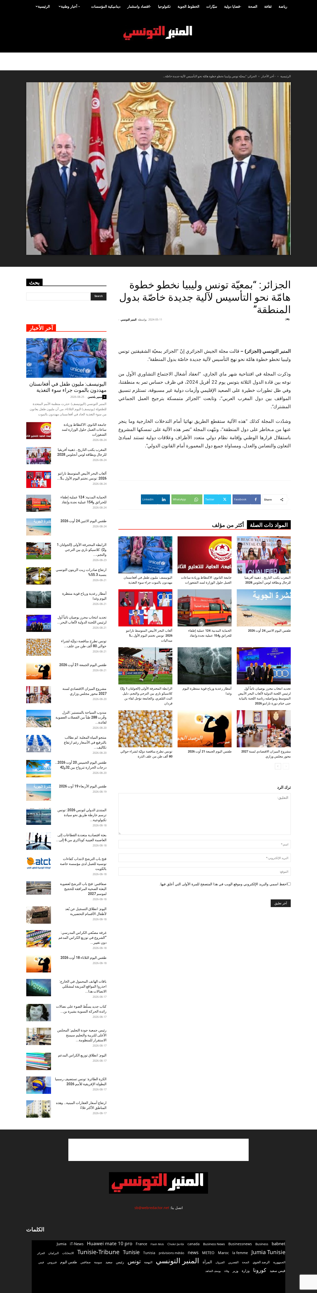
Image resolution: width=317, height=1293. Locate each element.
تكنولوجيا (164, 6)
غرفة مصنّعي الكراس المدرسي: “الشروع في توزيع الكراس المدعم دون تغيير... (82, 937)
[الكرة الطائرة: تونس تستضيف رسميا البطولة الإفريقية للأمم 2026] (38, 1085)
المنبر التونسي (128, 319)
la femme (240, 1252)
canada (193, 1243)
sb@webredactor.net (151, 1207)
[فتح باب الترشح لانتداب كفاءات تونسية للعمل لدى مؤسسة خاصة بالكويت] (38, 863)
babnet (278, 1243)
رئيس (120, 1262)
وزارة (246, 1270)
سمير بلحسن (95, 397)
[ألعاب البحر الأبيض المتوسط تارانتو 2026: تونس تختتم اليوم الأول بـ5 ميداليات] (145, 607)
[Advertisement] (158, 1150)
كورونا (259, 1270)
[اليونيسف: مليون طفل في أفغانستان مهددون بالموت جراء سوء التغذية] (145, 554)
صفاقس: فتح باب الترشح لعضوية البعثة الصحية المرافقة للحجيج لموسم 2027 (83, 889)
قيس (41, 1262)
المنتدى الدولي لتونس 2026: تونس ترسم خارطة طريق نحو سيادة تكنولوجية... (81, 815)
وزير (235, 1270)
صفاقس (85, 1262)
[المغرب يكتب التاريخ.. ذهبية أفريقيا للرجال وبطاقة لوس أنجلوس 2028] (264, 554)
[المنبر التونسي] (158, 33)
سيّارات (211, 6)
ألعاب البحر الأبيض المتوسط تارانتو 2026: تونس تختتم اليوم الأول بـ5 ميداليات (149, 635)
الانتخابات (68, 1253)
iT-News (76, 1243)
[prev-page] (286, 766)
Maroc (223, 1252)
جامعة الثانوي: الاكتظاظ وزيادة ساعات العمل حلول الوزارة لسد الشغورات (84, 429)
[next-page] (278, 766)
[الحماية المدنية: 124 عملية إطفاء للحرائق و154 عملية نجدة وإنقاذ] (205, 607)
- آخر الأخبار (268, 76)
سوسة (98, 1262)
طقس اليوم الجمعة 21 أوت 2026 (210, 751)
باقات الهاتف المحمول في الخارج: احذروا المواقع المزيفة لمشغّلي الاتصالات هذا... (82, 986)
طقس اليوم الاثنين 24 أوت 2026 (269, 630)
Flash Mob (157, 1244)
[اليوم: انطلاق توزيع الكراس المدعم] (38, 1061)
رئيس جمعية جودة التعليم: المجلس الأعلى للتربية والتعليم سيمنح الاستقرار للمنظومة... (81, 1035)
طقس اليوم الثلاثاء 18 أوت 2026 (83, 958)
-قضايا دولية (232, 6)
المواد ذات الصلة (269, 525)
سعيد (109, 1262)
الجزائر (41, 1253)
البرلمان (53, 1253)
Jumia (61, 1243)
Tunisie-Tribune (98, 1251)
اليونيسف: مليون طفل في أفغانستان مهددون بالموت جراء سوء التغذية (67, 387)
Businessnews (240, 1243)
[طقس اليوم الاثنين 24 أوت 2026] (264, 607)
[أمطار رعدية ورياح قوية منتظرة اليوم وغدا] (205, 665)
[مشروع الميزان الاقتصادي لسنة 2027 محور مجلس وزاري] (264, 728)
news (193, 1252)
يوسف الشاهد (213, 1271)
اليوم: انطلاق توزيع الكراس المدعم (82, 1055)
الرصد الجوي (261, 1262)
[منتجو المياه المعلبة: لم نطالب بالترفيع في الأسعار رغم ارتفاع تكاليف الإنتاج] (38, 743)
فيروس (52, 1262)
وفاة (226, 1271)
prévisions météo (171, 1253)
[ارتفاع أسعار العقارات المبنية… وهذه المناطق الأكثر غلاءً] (38, 1109)
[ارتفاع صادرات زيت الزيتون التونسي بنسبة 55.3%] (38, 576)
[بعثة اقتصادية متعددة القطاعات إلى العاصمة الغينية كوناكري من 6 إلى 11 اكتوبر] (38, 841)
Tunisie (131, 1252)
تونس (134, 1261)
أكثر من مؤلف (228, 525)
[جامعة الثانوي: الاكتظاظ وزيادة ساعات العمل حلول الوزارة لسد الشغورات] (205, 554)
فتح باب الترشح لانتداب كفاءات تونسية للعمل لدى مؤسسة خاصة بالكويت (83, 864)
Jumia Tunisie (268, 1252)
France (141, 1243)
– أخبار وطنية (70, 6)
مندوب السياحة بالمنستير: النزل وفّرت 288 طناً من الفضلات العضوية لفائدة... (80, 717)
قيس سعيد (277, 1270)
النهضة (148, 1262)
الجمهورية (279, 1262)
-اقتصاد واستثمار (139, 6)
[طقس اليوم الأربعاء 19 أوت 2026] (38, 792)
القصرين (233, 1262)
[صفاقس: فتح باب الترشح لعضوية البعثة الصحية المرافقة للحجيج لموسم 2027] (38, 888)
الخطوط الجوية (188, 6)
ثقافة (268, 6)
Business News (214, 1244)
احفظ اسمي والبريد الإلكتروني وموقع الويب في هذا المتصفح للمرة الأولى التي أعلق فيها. (223, 884)
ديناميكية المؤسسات (105, 6)
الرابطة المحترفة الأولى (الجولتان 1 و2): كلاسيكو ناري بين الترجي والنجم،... (81, 550)
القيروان (220, 1262)
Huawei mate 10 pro (109, 1243)
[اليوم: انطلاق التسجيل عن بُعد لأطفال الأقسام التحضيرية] (38, 915)
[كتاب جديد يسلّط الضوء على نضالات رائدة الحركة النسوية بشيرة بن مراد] (38, 1012)
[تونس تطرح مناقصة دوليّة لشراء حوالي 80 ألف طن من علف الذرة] (145, 728)
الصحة (252, 6)
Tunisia (149, 1252)
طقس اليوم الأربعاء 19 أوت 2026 (82, 786)
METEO (208, 1252)
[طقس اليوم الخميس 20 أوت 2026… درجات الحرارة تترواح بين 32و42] (38, 768)
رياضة (283, 6)
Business (261, 1244)
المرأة (207, 1261)
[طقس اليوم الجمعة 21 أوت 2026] (205, 728)
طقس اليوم (68, 1262)
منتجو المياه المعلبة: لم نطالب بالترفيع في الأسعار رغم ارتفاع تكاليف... (85, 742)
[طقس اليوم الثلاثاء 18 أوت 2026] (38, 963)
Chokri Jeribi (175, 1244)
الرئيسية (44, 6)
